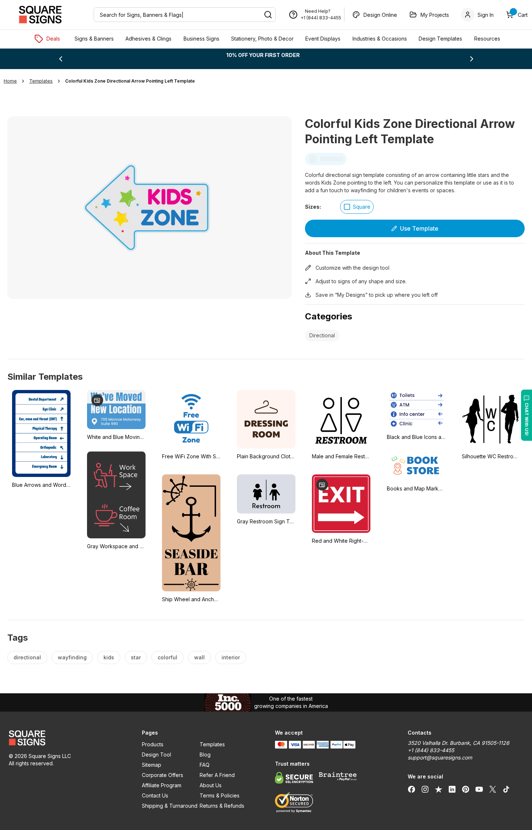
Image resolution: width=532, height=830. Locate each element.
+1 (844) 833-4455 (321, 17)
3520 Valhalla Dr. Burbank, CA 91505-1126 (458, 743)
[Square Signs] (40, 14)
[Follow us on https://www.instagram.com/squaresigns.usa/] (425, 789)
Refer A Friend (217, 775)
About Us (211, 785)
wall (199, 657)
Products (152, 744)
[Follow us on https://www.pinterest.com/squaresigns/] (465, 789)
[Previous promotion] (60, 59)
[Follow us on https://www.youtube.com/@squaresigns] (479, 789)
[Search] (268, 14)
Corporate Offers (162, 775)
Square (361, 207)
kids (108, 657)
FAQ (205, 765)
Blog (205, 754)
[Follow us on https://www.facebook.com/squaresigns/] (411, 789)
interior (231, 657)
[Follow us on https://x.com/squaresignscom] (493, 789)
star (136, 657)
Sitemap (151, 765)
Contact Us (155, 795)
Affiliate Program (161, 785)
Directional (322, 335)
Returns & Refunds (222, 806)
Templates (212, 744)
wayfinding (72, 657)
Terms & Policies (219, 795)
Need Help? (318, 11)
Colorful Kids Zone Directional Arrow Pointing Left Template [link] (130, 81)
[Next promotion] (471, 59)
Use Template (419, 228)
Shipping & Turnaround (169, 806)
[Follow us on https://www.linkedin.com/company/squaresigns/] (452, 789)
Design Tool (156, 754)
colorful (167, 657)
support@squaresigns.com (440, 757)
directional (27, 657)
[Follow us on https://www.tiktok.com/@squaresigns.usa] (506, 789)
